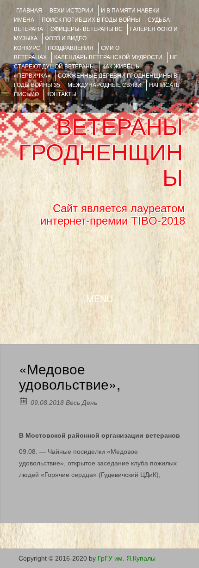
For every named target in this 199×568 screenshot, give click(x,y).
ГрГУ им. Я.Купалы (126, 558)
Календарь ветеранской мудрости (108, 57)
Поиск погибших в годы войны (91, 20)
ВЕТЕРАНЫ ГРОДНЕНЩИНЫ (101, 152)
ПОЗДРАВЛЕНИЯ (70, 48)
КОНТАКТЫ (61, 94)
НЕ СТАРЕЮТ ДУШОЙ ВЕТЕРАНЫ (96, 62)
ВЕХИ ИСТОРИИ (71, 10)
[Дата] (24, 400)
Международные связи (105, 85)
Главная (29, 10)
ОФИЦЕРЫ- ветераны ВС (86, 29)
